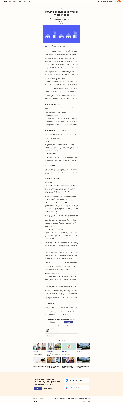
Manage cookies (82, 401)
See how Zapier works (47, 388)
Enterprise (72, 398)
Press (66, 398)
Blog (4, 4)
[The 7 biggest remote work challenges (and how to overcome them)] (54, 347)
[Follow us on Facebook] (36, 398)
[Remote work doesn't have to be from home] (83, 360)
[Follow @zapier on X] (40, 398)
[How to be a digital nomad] (83, 347)
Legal (86, 401)
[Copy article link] (64, 23)
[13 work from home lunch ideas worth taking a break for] (54, 360)
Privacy (89, 401)
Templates (76, 398)
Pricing (55, 398)
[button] (68, 322)
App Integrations (81, 398)
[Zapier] (4, 1)
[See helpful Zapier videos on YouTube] (42, 398)
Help (57, 398)
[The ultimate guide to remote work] (39, 360)
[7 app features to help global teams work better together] (69, 347)
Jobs (69, 398)
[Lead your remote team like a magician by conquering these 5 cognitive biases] (69, 360)
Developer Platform (62, 398)
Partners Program (87, 398)
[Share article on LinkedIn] (60, 23)
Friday (53, 67)
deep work (67, 82)
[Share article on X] (58, 23)
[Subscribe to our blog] (43, 398)
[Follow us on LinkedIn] (38, 398)
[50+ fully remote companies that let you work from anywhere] (39, 347)
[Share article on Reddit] (62, 23)
